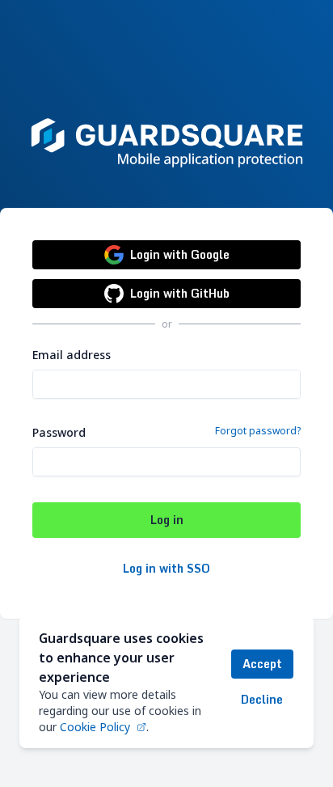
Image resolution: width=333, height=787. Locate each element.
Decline (262, 699)
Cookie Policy (95, 726)
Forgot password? (258, 431)
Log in (166, 519)
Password (59, 432)
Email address (71, 354)
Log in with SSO (166, 568)
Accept (262, 663)
